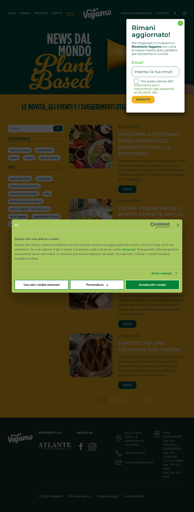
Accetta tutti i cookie (152, 284)
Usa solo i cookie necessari (42, 284)
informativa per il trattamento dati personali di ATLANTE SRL (154, 88)
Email (137, 62)
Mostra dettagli (162, 273)
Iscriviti (143, 99)
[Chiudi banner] (178, 225)
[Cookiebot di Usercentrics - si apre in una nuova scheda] (153, 225)
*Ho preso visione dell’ (154, 86)
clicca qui (128, 249)
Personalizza (94, 284)
